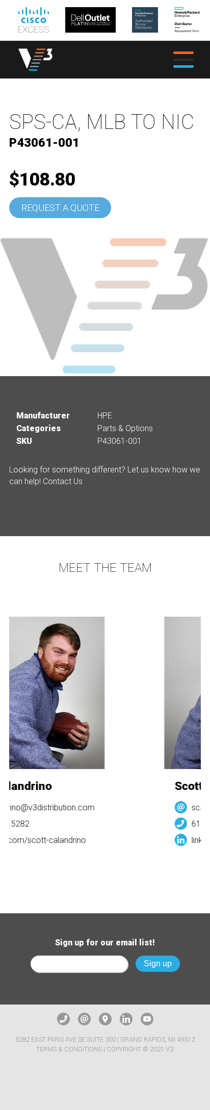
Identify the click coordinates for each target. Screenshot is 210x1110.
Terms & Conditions (69, 1049)
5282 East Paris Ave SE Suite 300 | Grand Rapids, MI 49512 (105, 1039)
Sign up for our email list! (105, 942)
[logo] (35, 59)
